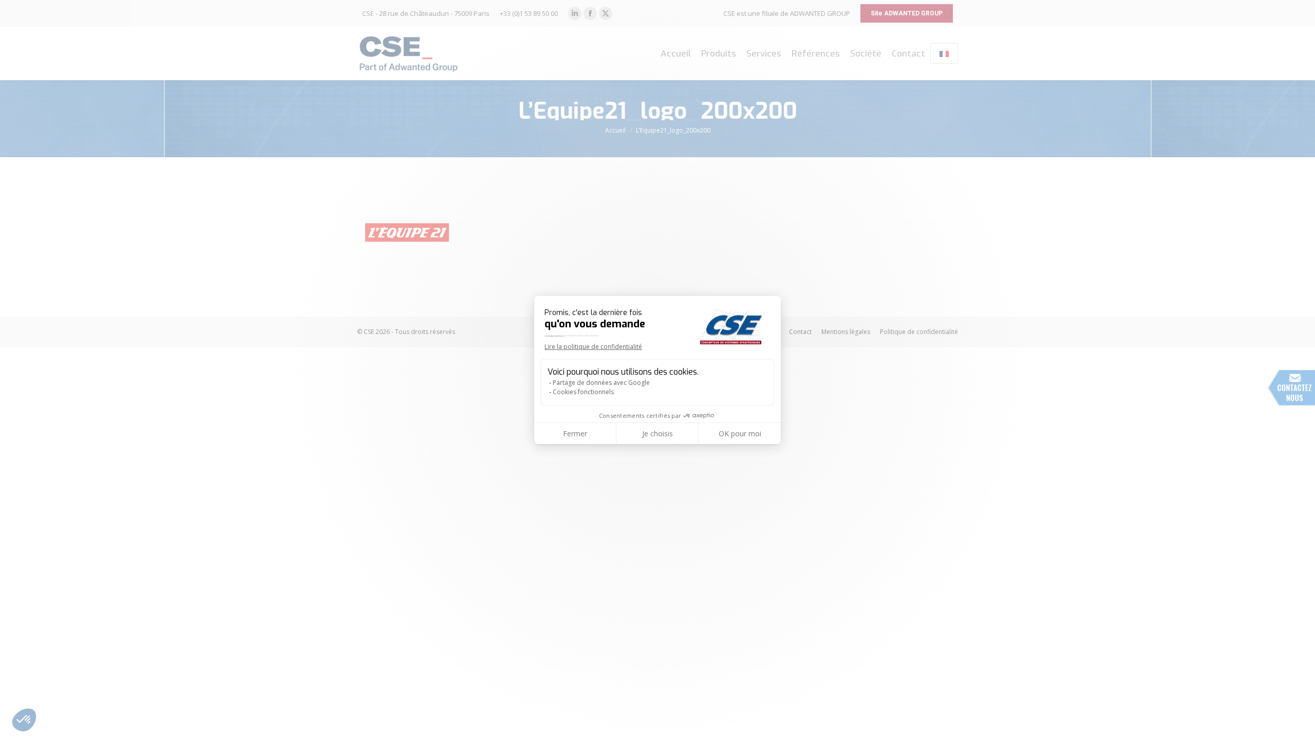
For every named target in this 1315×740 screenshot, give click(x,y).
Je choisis (657, 433)
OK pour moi (740, 433)
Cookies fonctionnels (583, 391)
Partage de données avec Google (601, 382)
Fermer (575, 433)
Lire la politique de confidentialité (593, 346)
